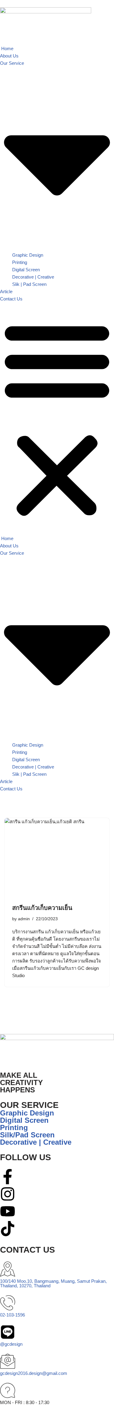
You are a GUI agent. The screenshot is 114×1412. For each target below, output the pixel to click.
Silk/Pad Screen (27, 1135)
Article (6, 291)
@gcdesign (11, 1344)
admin (24, 919)
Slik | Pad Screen (29, 284)
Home (6, 48)
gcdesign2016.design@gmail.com (33, 1373)
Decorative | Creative (33, 276)
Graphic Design (27, 255)
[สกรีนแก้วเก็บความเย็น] (57, 857)
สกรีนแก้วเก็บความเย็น (42, 907)
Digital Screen (26, 269)
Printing (19, 262)
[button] (57, 419)
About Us (9, 55)
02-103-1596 (12, 1314)
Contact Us (11, 298)
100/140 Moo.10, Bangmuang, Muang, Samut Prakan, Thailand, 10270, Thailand (53, 1283)
